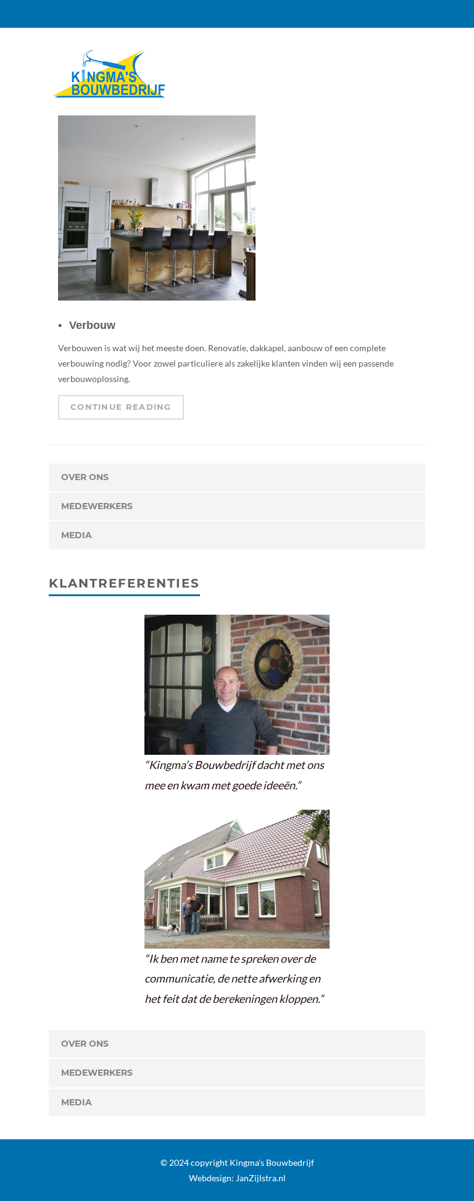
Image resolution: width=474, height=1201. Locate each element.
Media (76, 535)
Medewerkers (97, 506)
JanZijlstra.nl (261, 1178)
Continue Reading (121, 407)
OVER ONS (85, 477)
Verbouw (92, 325)
